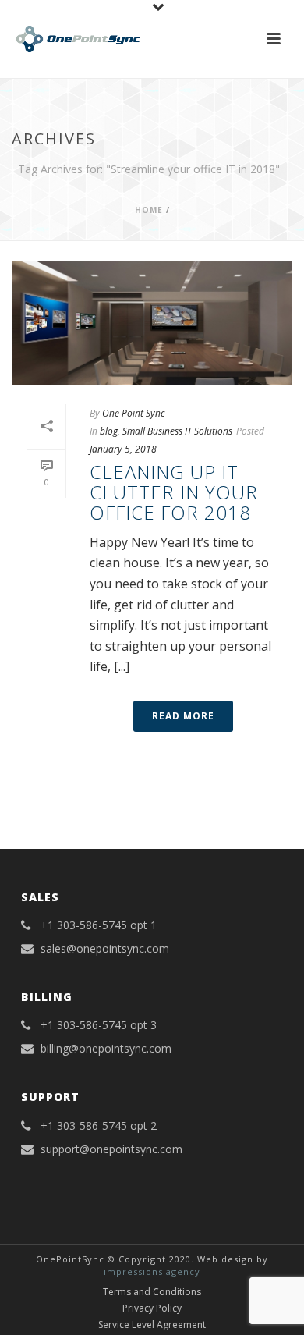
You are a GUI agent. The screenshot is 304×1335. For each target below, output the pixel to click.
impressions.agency (152, 1271)
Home (149, 209)
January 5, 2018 (123, 449)
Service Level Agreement (152, 1325)
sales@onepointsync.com (105, 949)
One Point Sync (133, 413)
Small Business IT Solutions (177, 431)
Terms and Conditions (152, 1292)
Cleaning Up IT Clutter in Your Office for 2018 (174, 492)
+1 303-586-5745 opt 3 (99, 1025)
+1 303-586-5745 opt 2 (99, 1126)
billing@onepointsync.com (106, 1049)
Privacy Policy (152, 1308)
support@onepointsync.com (111, 1149)
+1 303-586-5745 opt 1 (99, 925)
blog (109, 431)
